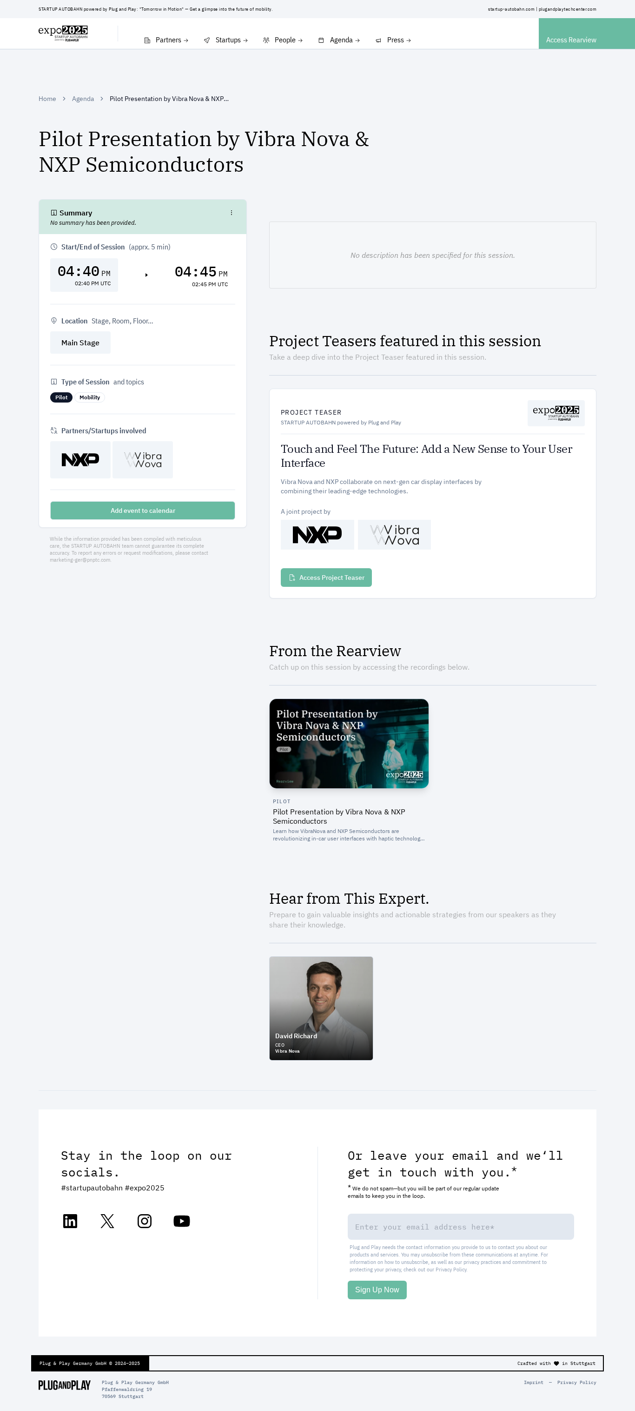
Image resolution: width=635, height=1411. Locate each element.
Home (47, 98)
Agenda (341, 39)
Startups (228, 39)
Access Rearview (571, 39)
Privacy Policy (451, 1269)
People (285, 39)
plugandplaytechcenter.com (568, 9)
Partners (168, 39)
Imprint (533, 1382)
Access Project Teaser (331, 577)
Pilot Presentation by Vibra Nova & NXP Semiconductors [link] (169, 98)
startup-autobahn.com (511, 9)
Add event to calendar (143, 510)
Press (395, 39)
